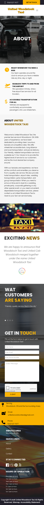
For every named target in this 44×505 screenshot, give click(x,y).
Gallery (8, 449)
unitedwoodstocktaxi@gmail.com (21, 415)
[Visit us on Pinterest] (16, 465)
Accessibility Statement (30, 502)
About (8, 444)
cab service (20, 173)
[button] (37, 10)
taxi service (15, 137)
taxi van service (21, 196)
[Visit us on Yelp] (20, 465)
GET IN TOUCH (31, 2)
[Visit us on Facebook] (7, 465)
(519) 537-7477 (12, 2)
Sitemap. (16, 502)
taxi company (29, 160)
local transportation (15, 150)
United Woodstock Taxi (23, 135)
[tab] (5, 320)
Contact (9, 454)
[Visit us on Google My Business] (11, 465)
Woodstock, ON (28, 137)
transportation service (29, 153)
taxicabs (7, 145)
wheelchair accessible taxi (14, 147)
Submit (13, 394)
